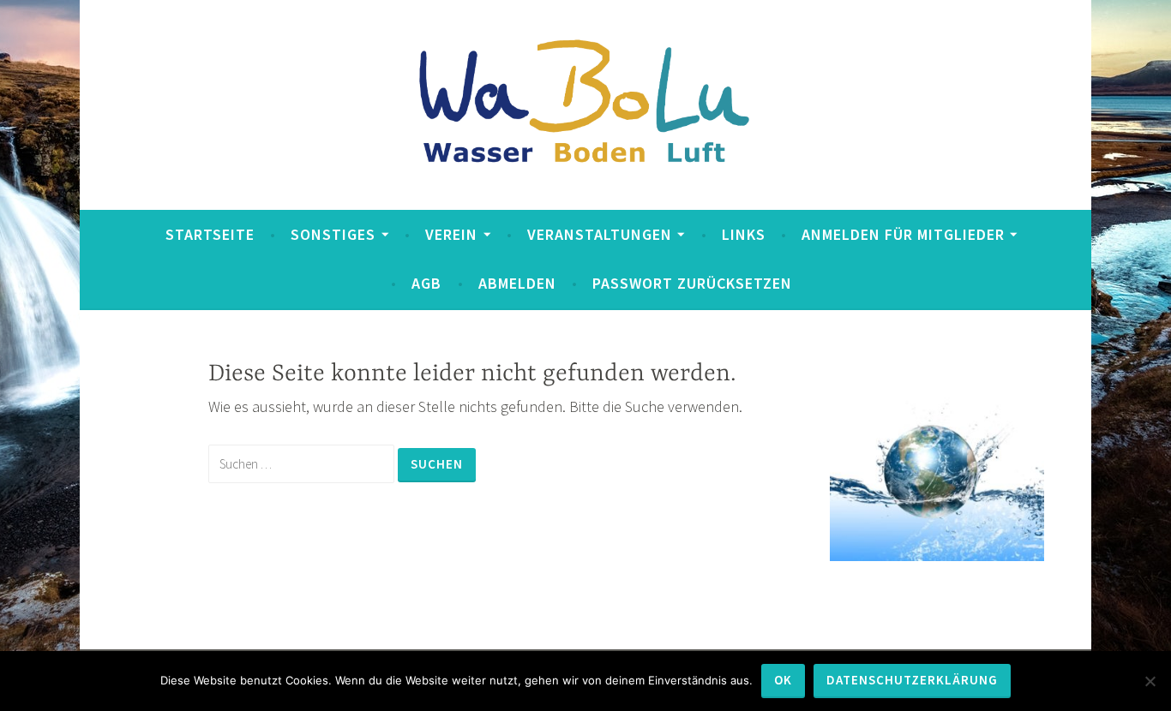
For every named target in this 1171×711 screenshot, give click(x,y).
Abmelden (517, 283)
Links (744, 234)
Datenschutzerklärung (912, 680)
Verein (451, 234)
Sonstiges (333, 234)
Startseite (210, 234)
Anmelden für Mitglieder (903, 234)
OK (783, 680)
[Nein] (1149, 681)
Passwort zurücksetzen (692, 283)
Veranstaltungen (599, 234)
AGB (426, 283)
